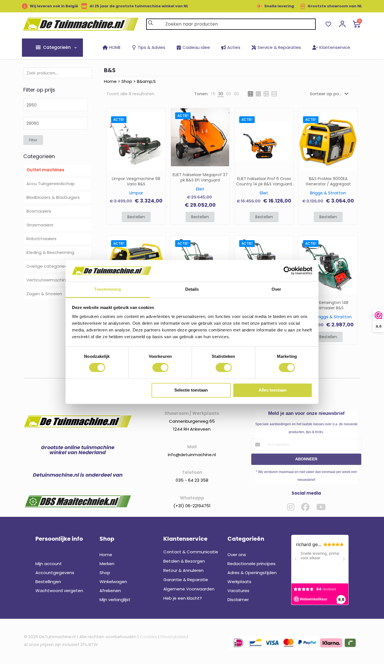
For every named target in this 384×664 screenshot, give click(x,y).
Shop (126, 81)
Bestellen (136, 217)
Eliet (200, 189)
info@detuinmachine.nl (192, 455)
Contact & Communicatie (190, 552)
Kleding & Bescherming (50, 252)
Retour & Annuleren (183, 570)
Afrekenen (110, 590)
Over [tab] (276, 289)
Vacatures (238, 590)
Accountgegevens (54, 573)
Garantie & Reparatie (185, 580)
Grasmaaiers (39, 225)
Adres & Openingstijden (252, 573)
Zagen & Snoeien (44, 294)
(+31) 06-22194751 (192, 506)
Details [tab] (192, 289)
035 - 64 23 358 (192, 480)
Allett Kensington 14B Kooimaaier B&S (328, 305)
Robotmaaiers (41, 239)
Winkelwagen (113, 582)
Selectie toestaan (191, 390)
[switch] (160, 367)
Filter (33, 140)
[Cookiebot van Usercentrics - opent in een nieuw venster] (287, 271)
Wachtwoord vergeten (59, 590)
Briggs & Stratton (328, 193)
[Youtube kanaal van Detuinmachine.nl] (321, 507)
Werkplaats (239, 582)
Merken (107, 564)
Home (110, 81)
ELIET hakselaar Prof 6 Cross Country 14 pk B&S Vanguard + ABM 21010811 (264, 181)
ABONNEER (306, 459)
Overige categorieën (48, 266)
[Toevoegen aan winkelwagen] (157, 120)
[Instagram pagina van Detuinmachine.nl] (290, 507)
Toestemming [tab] (107, 289)
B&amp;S (146, 81)
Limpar (136, 193)
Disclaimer (238, 599)
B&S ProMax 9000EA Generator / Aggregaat (328, 181)
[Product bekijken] (157, 132)
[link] (213, 94)
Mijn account (48, 564)
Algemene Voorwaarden (188, 589)
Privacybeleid (174, 637)
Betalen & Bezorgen (184, 561)
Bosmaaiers (38, 211)
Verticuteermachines (48, 280)
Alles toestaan (272, 390)
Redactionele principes (251, 564)
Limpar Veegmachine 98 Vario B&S (136, 181)
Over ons (236, 555)
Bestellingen (48, 582)
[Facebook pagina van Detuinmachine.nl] (305, 507)
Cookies (148, 637)
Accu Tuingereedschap (50, 184)
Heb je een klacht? (182, 598)
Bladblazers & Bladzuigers (53, 197)
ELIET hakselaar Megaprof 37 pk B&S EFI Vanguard (200, 177)
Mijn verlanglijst (115, 599)
